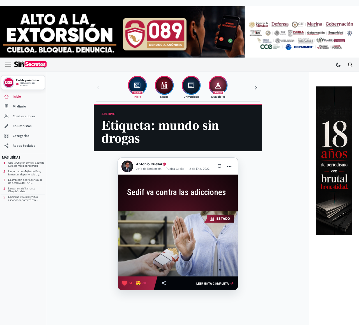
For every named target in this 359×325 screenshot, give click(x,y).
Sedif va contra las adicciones (175, 192)
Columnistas (22, 126)
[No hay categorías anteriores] (99, 88)
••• (229, 166)
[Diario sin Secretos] (30, 64)
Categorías (21, 136)
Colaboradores (24, 116)
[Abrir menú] (8, 64)
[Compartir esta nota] (163, 283)
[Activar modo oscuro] (338, 65)
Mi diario (19, 106)
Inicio (17, 97)
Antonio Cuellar (149, 164)
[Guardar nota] (219, 166)
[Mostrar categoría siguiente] (255, 88)
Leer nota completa (215, 283)
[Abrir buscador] (350, 64)
